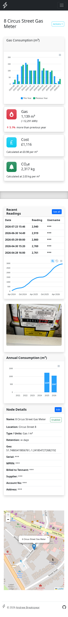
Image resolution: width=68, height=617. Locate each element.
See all (56, 211)
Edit (58, 409)
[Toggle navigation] (61, 5)
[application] (34, 76)
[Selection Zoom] (53, 261)
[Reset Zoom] (57, 261)
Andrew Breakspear (28, 607)
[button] (26, 98)
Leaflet (60, 588)
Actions (57, 23)
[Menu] (60, 55)
